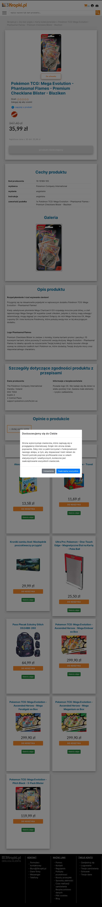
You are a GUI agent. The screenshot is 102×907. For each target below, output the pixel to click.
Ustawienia (48, 471)
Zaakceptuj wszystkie (68, 471)
